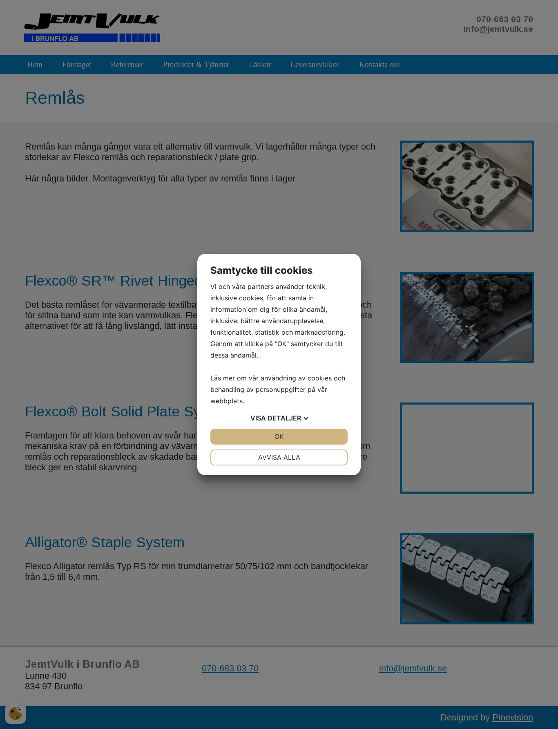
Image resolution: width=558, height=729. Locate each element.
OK (279, 436)
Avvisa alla (279, 457)
